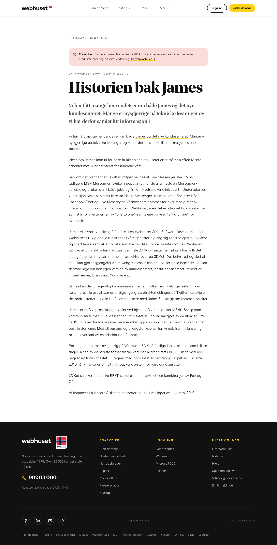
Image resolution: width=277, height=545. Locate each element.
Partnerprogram (111, 485)
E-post (104, 470)
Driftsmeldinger (223, 485)
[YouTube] (50, 521)
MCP (116, 534)
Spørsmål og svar (224, 470)
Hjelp (215, 463)
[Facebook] (26, 521)
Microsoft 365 (109, 478)
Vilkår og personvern (227, 478)
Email (144, 8)
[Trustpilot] (62, 521)
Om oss (179, 534)
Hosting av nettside (113, 456)
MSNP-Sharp (182, 310)
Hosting (121, 8)
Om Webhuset (222, 449)
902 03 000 (43, 477)
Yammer (154, 202)
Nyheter (217, 456)
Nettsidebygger (110, 463)
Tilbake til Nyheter (91, 38)
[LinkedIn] (38, 521)
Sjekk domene (242, 8)
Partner (161, 470)
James (140, 136)
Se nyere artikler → (143, 59)
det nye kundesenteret (170, 136)
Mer (162, 8)
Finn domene (98, 8)
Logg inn (217, 8)
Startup (105, 492)
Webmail (162, 456)
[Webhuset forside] (37, 8)
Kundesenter (165, 449)
